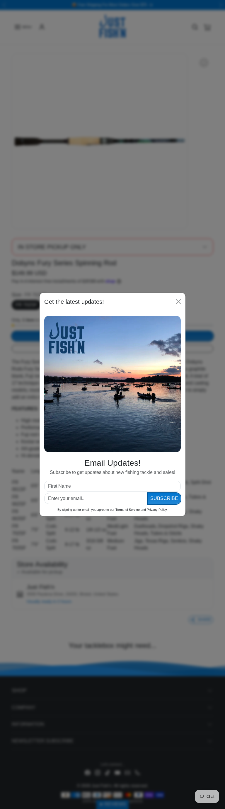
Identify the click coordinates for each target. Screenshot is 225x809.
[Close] (178, 301)
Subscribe (164, 498)
